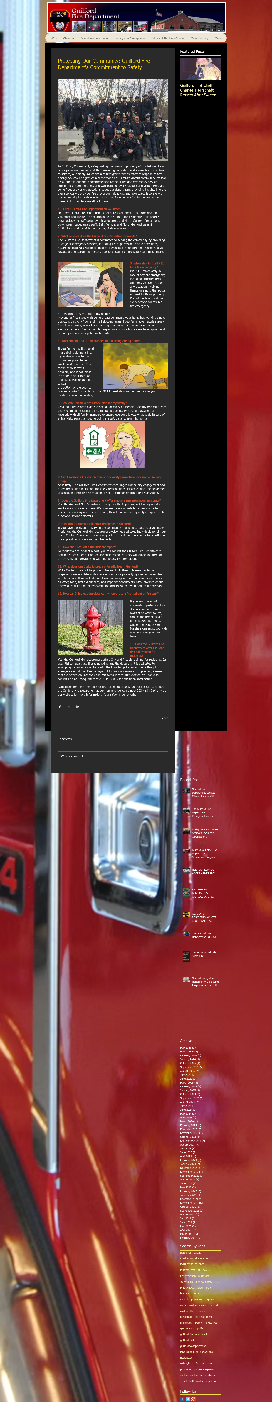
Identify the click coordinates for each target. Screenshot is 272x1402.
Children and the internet (194, 1258)
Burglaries (185, 1253)
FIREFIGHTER (188, 1270)
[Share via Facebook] (59, 706)
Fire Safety (204, 1270)
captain (210, 1299)
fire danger (186, 1317)
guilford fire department (193, 1334)
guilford (201, 1328)
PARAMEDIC (187, 1288)
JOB (216, 1282)
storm (211, 1375)
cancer (195, 1293)
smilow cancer (198, 1375)
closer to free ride (209, 1305)
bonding (185, 1293)
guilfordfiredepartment (193, 1346)
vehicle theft (187, 1381)
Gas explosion (188, 1276)
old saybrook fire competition (196, 1363)
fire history (186, 1323)
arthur (209, 1288)
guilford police (188, 1340)
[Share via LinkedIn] (78, 706)
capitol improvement (192, 1299)
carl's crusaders (188, 1305)
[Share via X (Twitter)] (68, 706)
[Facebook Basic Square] (182, 1399)
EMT (201, 1264)
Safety (199, 1288)
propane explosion (204, 1369)
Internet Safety (203, 1282)
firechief (198, 1323)
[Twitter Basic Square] (188, 1399)
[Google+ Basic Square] (193, 1399)
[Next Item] (215, 69)
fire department (203, 1317)
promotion (186, 1369)
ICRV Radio (186, 1282)
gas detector (187, 1328)
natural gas (206, 1352)
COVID (197, 1253)
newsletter (186, 1358)
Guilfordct (203, 1276)
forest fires (211, 1323)
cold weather (187, 1311)
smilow (184, 1375)
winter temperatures (207, 1381)
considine (202, 1311)
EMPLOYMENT (188, 1264)
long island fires (189, 1352)
